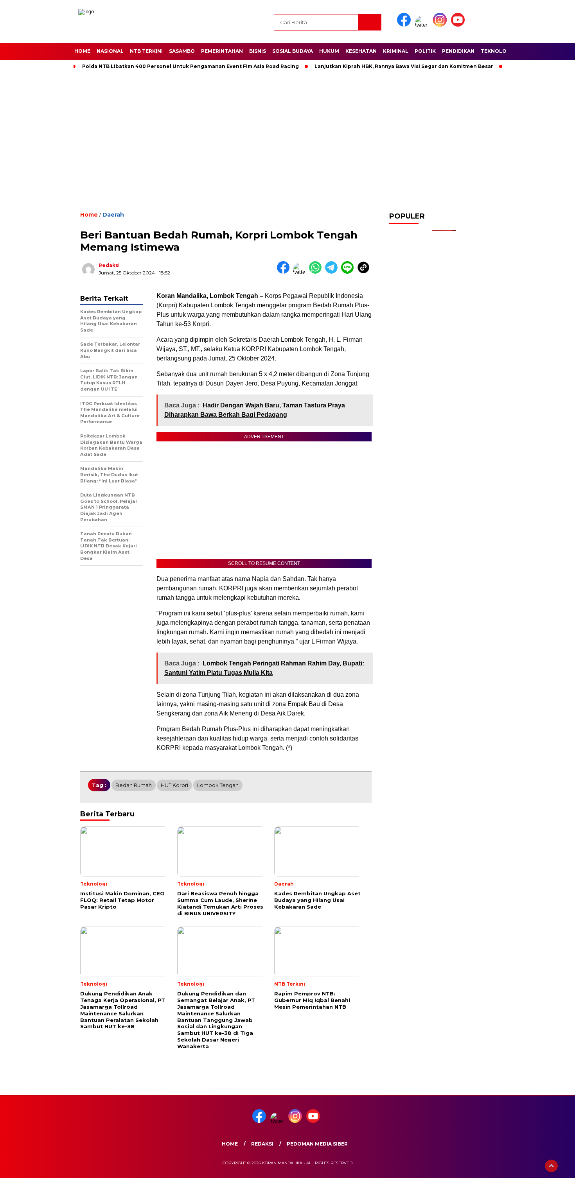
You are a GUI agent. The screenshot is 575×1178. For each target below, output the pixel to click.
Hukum (329, 51)
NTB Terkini (146, 51)
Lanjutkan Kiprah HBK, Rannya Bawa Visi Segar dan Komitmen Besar (403, 66)
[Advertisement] (287, 138)
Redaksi (109, 265)
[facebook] (405, 25)
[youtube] (459, 25)
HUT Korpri (174, 785)
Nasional (110, 51)
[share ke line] (349, 272)
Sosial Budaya (292, 51)
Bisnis (257, 51)
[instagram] (441, 25)
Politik (425, 51)
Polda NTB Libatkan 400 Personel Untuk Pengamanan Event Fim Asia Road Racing (190, 66)
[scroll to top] (551, 1166)
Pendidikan (458, 51)
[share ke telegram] (333, 272)
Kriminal (395, 51)
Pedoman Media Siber (317, 1144)
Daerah (113, 214)
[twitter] (423, 25)
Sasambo (182, 51)
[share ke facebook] (285, 272)
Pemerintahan (222, 51)
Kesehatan (361, 51)
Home (82, 51)
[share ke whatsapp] (317, 272)
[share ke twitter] (301, 272)
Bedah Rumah (133, 785)
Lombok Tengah (218, 785)
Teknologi (496, 51)
